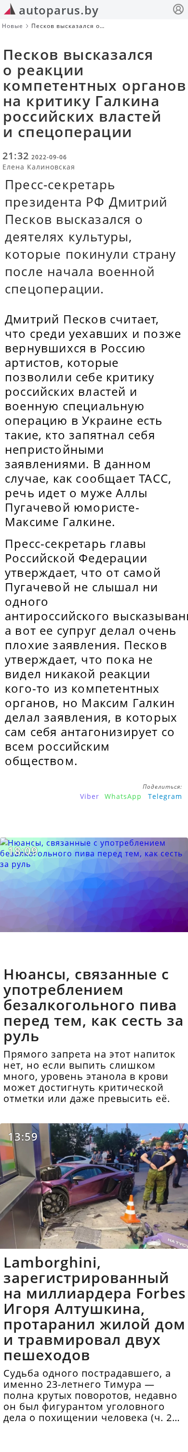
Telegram (165, 796)
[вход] (178, 10)
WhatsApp (123, 796)
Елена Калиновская (38, 166)
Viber (89, 796)
